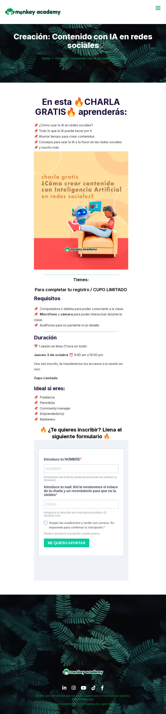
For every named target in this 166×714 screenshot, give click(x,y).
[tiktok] (93, 689)
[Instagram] (73, 689)
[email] (102, 689)
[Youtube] (83, 689)
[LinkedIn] (64, 689)
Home (46, 58)
